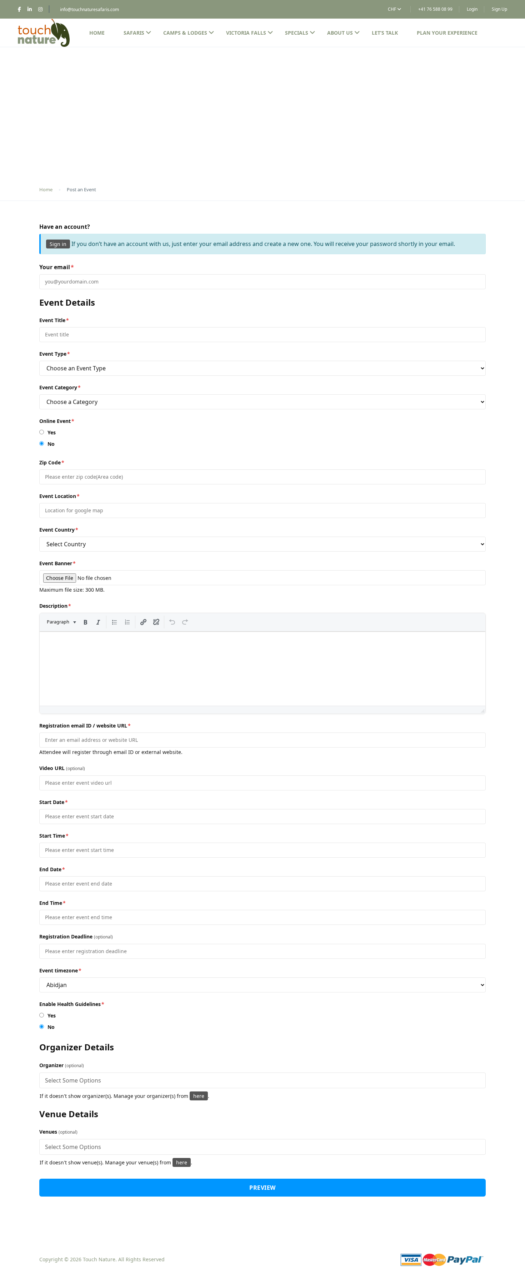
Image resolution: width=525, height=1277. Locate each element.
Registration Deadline (76, 936)
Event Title (54, 320)
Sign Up (499, 9)
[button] (61, 622)
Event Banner (57, 563)
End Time (52, 902)
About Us (340, 32)
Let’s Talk (385, 32)
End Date (52, 869)
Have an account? (64, 227)
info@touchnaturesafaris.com (89, 9)
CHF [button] (392, 9)
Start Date (53, 802)
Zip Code (51, 462)
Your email (56, 267)
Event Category (60, 387)
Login (472, 9)
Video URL (62, 768)
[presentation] (61, 622)
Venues (58, 1131)
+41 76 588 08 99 (435, 9)
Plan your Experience (447, 32)
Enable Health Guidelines (71, 1004)
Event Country (58, 529)
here (198, 1096)
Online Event (56, 421)
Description (55, 605)
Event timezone (60, 970)
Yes (51, 432)
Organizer (61, 1065)
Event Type (54, 353)
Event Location (59, 496)
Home (97, 32)
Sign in (58, 244)
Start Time (54, 835)
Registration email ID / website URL (85, 725)
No (50, 443)
